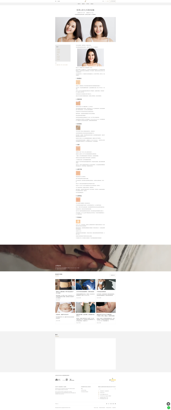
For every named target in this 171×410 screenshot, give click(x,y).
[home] (85, 1)
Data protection (108, 407)
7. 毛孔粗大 (58, 59)
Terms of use (96, 407)
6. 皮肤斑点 (58, 57)
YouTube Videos (83, 390)
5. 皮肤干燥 (58, 56)
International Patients (84, 391)
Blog (82, 388)
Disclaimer (114, 407)
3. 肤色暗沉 (58, 52)
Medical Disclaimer (102, 407)
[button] (104, 1)
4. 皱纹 (58, 54)
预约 (55, 1)
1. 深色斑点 (58, 49)
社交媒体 (58, 1)
